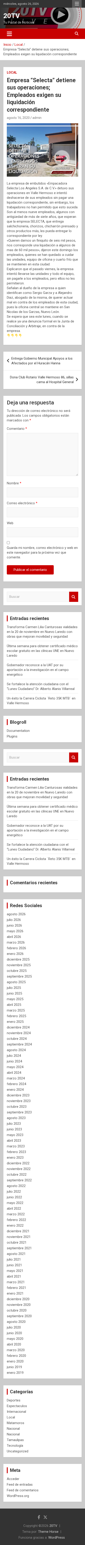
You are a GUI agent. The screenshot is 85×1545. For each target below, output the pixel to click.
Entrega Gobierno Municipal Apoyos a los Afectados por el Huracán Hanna (42, 360)
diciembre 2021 (18, 1231)
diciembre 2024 (18, 1027)
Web (10, 523)
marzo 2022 (16, 1214)
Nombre (14, 483)
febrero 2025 (16, 1016)
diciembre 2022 (18, 1163)
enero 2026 (15, 954)
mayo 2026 (15, 931)
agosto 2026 (16, 914)
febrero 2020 (16, 1356)
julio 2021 (14, 1259)
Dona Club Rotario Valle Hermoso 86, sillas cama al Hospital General (42, 379)
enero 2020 (15, 1361)
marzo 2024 (16, 1078)
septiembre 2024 (19, 1044)
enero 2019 (15, 1373)
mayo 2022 (15, 1203)
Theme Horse (48, 1532)
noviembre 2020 (19, 1305)
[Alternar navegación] (9, 34)
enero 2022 (15, 1225)
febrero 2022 (16, 1220)
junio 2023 (14, 1129)
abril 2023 (14, 1141)
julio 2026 (14, 920)
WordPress (56, 1537)
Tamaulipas (15, 1440)
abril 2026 (14, 937)
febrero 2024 (16, 1084)
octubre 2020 (17, 1310)
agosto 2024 (16, 1050)
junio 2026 (14, 925)
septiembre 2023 (19, 1112)
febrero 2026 (16, 948)
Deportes (13, 1400)
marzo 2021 (16, 1282)
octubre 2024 (17, 1039)
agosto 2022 (16, 1186)
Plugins (12, 736)
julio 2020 (14, 1327)
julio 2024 (14, 1056)
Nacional (13, 1429)
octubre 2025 (17, 971)
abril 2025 (14, 1005)
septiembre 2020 (19, 1316)
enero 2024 (15, 1090)
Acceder (13, 1479)
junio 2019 (14, 1367)
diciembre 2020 (18, 1299)
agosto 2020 (16, 1322)
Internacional (16, 1412)
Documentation (18, 731)
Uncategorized (17, 1451)
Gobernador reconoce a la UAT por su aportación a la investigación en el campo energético (38, 670)
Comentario (17, 429)
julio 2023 (14, 1124)
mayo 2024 (15, 1067)
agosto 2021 (16, 1254)
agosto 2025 (16, 982)
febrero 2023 (16, 1152)
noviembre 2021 (19, 1237)
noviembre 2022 (19, 1169)
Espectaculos (17, 1406)
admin (36, 118)
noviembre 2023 (19, 1101)
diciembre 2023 (18, 1095)
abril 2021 (14, 1276)
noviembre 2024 (19, 1033)
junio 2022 (14, 1197)
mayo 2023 (15, 1135)
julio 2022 (14, 1191)
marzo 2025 (16, 1010)
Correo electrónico (22, 503)
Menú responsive (77, 4)
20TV (11, 16)
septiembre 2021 (19, 1248)
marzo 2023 (16, 1146)
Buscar (73, 597)
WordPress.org (18, 1496)
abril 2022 (14, 1208)
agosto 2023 (16, 1118)
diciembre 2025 (18, 959)
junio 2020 (14, 1333)
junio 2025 (14, 993)
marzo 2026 (16, 942)
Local (12, 72)
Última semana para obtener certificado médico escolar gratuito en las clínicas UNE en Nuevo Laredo (42, 651)
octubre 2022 (17, 1175)
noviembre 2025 (19, 965)
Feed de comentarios (23, 1490)
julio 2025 (14, 988)
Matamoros (15, 1423)
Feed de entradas (20, 1485)
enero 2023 (15, 1158)
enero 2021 (15, 1293)
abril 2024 (14, 1073)
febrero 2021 (16, 1288)
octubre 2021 (17, 1242)
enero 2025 (15, 1022)
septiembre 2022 (19, 1180)
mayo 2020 (15, 1339)
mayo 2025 (15, 999)
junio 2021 (14, 1265)
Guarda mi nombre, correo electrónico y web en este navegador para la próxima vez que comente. (42, 552)
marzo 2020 (16, 1350)
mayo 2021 (15, 1271)
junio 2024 (14, 1061)
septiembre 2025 (19, 976)
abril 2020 (14, 1344)
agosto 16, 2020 (18, 118)
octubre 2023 (17, 1107)
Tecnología (15, 1446)
